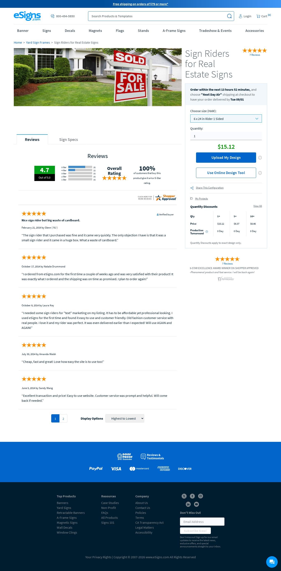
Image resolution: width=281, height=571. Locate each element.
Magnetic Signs (67, 522)
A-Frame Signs (174, 30)
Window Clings (67, 532)
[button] (229, 16)
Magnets (95, 30)
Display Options (92, 418)
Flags (120, 30)
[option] (98, 88)
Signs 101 (107, 522)
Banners (62, 503)
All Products (109, 517)
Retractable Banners (71, 513)
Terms (139, 517)
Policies (140, 513)
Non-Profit (108, 508)
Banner (23, 30)
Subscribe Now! (195, 531)
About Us (141, 503)
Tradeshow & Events (215, 30)
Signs (46, 30)
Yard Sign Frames (38, 42)
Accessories (254, 30)
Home (18, 42)
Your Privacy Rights (98, 557)
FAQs (104, 513)
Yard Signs (64, 508)
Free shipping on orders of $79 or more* (140, 4)
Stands (143, 30)
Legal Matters (144, 527)
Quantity (196, 128)
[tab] (32, 139)
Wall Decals (64, 527)
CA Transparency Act (149, 522)
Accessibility (143, 532)
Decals (70, 30)
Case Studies (110, 503)
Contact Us (142, 508)
